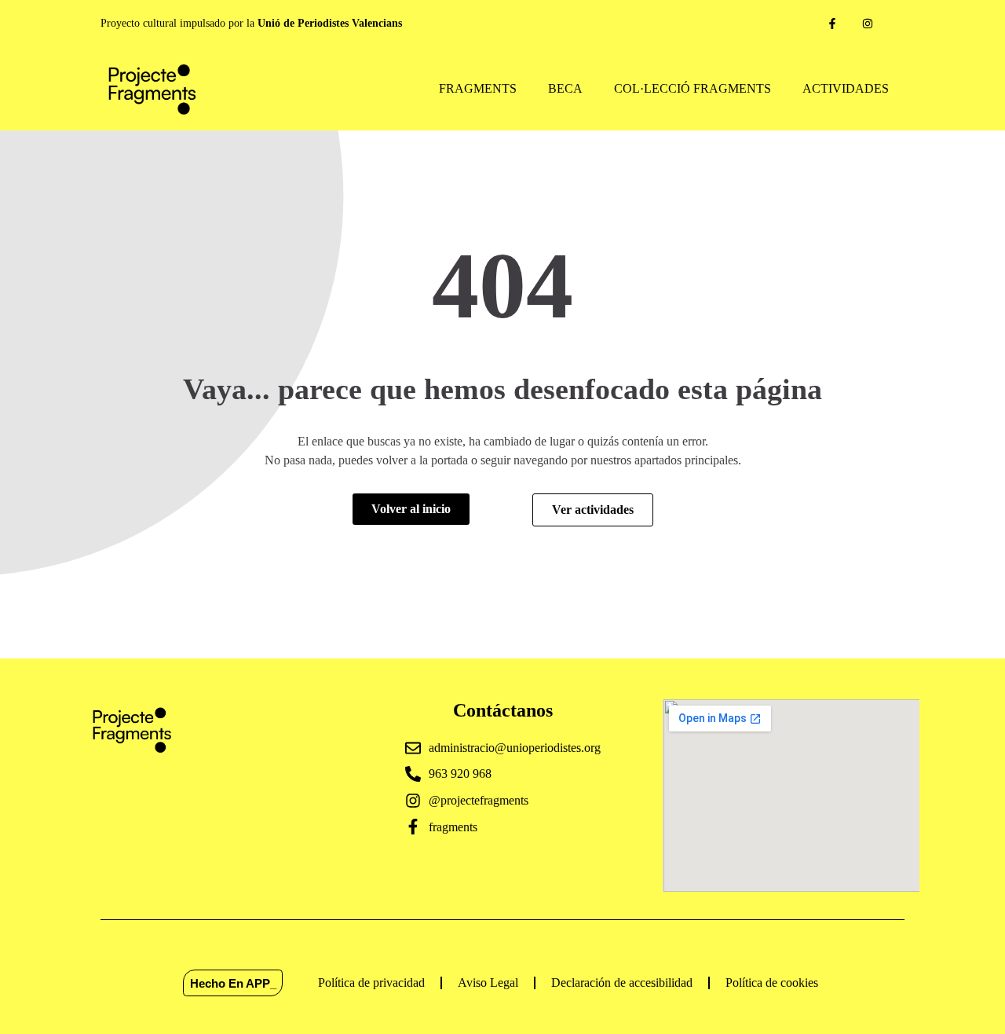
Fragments (478, 88)
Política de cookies (771, 982)
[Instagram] (868, 24)
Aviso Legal (488, 982)
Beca (565, 88)
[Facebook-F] (832, 24)
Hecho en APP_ (233, 982)
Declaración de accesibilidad (622, 982)
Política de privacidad (371, 982)
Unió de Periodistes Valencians (330, 23)
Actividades (845, 88)
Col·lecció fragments (692, 88)
